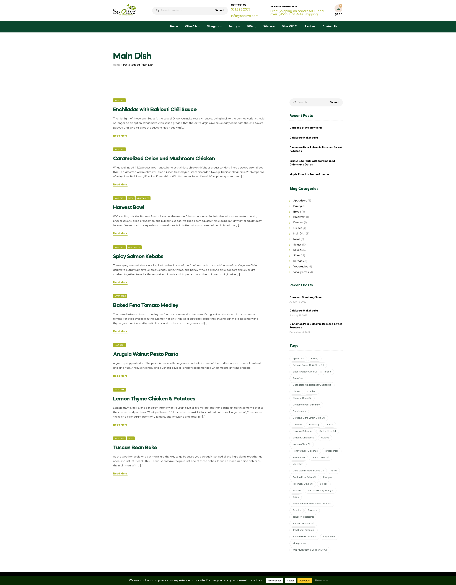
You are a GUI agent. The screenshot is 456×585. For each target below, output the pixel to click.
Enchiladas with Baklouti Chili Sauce (155, 110)
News (296, 239)
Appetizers (120, 296)
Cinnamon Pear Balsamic (306, 405)
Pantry (233, 26)
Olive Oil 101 (289, 26)
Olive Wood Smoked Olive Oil (308, 471)
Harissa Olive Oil (301, 444)
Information (299, 458)
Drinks (329, 425)
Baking (297, 206)
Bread (297, 212)
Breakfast (299, 217)
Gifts (250, 26)
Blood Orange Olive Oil (305, 372)
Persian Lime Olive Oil (304, 477)
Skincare (269, 26)
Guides (297, 228)
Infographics (331, 451)
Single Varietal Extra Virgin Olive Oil (312, 504)
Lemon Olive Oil (320, 458)
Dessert (298, 222)
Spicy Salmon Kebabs (138, 256)
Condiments (299, 411)
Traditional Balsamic (303, 530)
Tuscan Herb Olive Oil (304, 537)
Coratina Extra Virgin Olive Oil (309, 418)
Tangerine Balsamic (303, 517)
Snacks (296, 510)
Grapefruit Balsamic (303, 438)
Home (174, 26)
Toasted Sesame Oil (303, 524)
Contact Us (330, 26)
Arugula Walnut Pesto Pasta (145, 354)
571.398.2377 (240, 9)
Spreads (298, 261)
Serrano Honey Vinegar (320, 491)
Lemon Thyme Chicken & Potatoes (154, 399)
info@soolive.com (244, 16)
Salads (297, 245)
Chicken (311, 392)
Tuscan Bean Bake (135, 448)
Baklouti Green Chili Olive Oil (308, 365)
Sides (130, 198)
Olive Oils (191, 26)
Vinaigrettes (301, 272)
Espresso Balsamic (302, 431)
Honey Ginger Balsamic (305, 451)
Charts (296, 392)
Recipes (310, 26)
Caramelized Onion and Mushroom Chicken (164, 159)
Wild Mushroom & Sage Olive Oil (310, 550)
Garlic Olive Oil (327, 431)
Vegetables (143, 198)
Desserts (297, 425)
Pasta (334, 471)
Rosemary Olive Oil (303, 484)
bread (328, 372)
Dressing (314, 425)
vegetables (329, 537)
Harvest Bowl (128, 207)
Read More (120, 136)
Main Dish (119, 100)
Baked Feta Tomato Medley (145, 305)
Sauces (298, 250)
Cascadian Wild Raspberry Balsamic (312, 385)
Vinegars (213, 26)
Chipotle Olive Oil (302, 398)
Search (219, 10)
